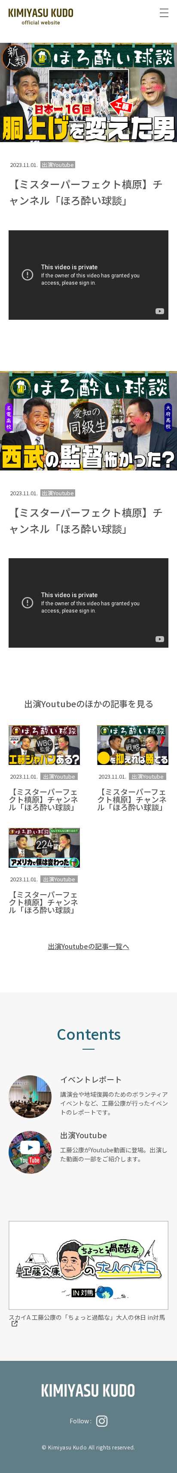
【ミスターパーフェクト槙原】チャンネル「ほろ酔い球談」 (43, 799)
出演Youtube (59, 776)
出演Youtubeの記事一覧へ (88, 946)
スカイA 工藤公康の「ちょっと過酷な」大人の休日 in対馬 (87, 1317)
